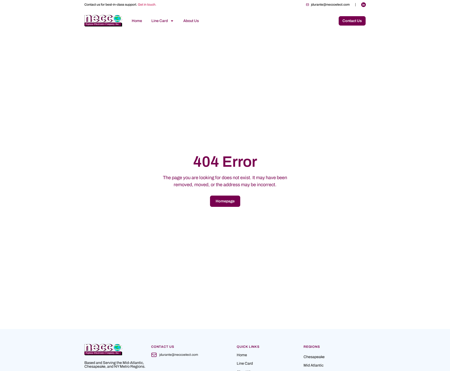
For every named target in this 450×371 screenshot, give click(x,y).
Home (137, 21)
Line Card (159, 21)
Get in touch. (147, 4)
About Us (191, 21)
